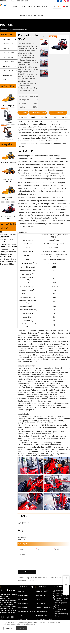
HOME (10, 30)
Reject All (9, 628)
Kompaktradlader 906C (20, 30)
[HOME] (4, 5)
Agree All (21, 628)
